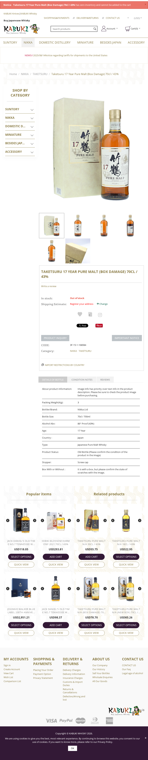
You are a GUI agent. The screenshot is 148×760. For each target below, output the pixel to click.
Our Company (100, 665)
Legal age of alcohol (132, 673)
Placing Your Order (43, 670)
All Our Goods (99, 681)
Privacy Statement (43, 678)
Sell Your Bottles (101, 673)
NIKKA (28, 42)
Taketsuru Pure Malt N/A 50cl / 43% (91, 542)
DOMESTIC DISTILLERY (55, 42)
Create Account (12, 669)
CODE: (45, 345)
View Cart (9, 673)
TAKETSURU (40, 74)
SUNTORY (10, 42)
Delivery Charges (72, 670)
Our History (98, 669)
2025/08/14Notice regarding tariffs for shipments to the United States (70, 55)
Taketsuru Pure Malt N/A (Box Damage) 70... (91, 610)
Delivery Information (74, 674)
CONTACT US (113, 18)
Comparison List (12, 681)
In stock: (47, 298)
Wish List (8, 677)
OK (72, 748)
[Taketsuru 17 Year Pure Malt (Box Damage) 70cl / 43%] (91, 148)
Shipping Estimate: (54, 304)
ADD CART (56, 556)
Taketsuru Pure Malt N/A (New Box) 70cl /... (126, 610)
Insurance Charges (73, 678)
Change (103, 304)
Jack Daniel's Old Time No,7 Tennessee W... (21, 542)
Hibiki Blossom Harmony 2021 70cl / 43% (56, 542)
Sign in (7, 665)
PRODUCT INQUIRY (55, 338)
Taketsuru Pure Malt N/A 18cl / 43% (126, 542)
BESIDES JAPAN (110, 42)
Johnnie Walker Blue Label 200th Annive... (21, 610)
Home (13, 74)
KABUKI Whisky (29, 13)
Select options (21, 556)
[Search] (95, 29)
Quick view (21, 564)
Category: (47, 351)
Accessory (136, 42)
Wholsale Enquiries (102, 677)
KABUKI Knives (11, 13)
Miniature (85, 42)
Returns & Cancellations (70, 691)
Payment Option (42, 674)
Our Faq (126, 669)
